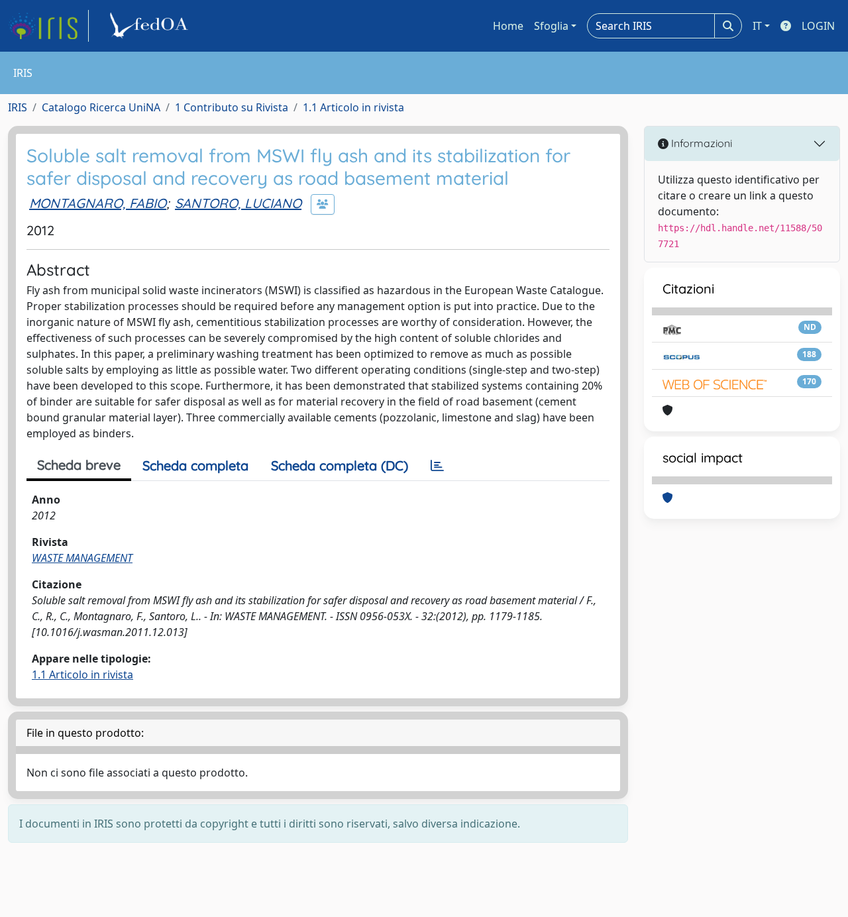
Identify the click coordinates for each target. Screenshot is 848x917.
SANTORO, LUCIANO (238, 203)
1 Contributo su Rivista (231, 107)
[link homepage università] (151, 26)
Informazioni (700, 143)
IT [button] (757, 26)
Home (508, 26)
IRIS (17, 107)
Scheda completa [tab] (195, 465)
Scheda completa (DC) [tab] (339, 465)
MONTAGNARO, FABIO (97, 203)
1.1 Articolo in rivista (353, 107)
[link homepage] (48, 26)
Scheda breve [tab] (79, 465)
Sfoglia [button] (551, 26)
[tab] (437, 466)
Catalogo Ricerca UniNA (101, 107)
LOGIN (818, 26)
